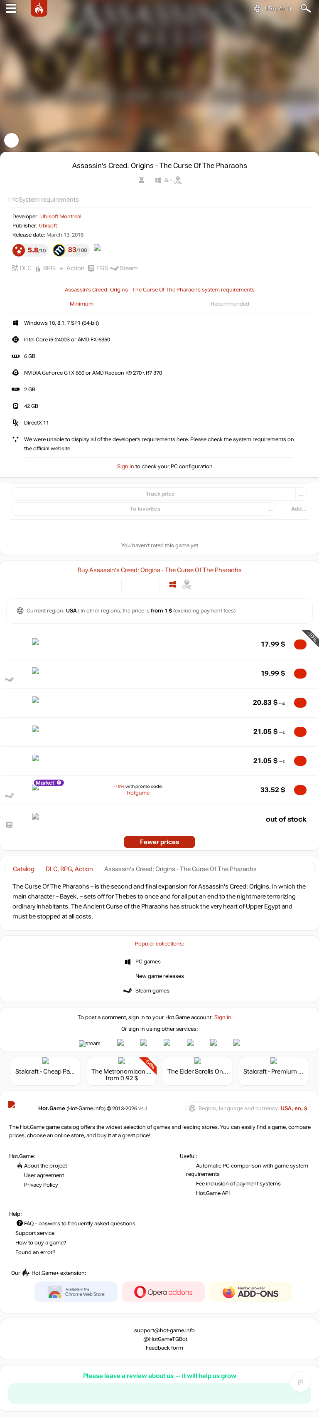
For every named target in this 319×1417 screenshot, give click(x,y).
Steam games (152, 991)
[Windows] (172, 584)
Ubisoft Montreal (60, 217)
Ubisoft (48, 226)
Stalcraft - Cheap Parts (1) (50, 1071)
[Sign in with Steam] (90, 1043)
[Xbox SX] (201, 584)
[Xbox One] (187, 584)
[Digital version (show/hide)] (133, 584)
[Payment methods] (108, 584)
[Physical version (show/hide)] (147, 584)
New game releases (159, 976)
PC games (148, 962)
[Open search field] (306, 8)
